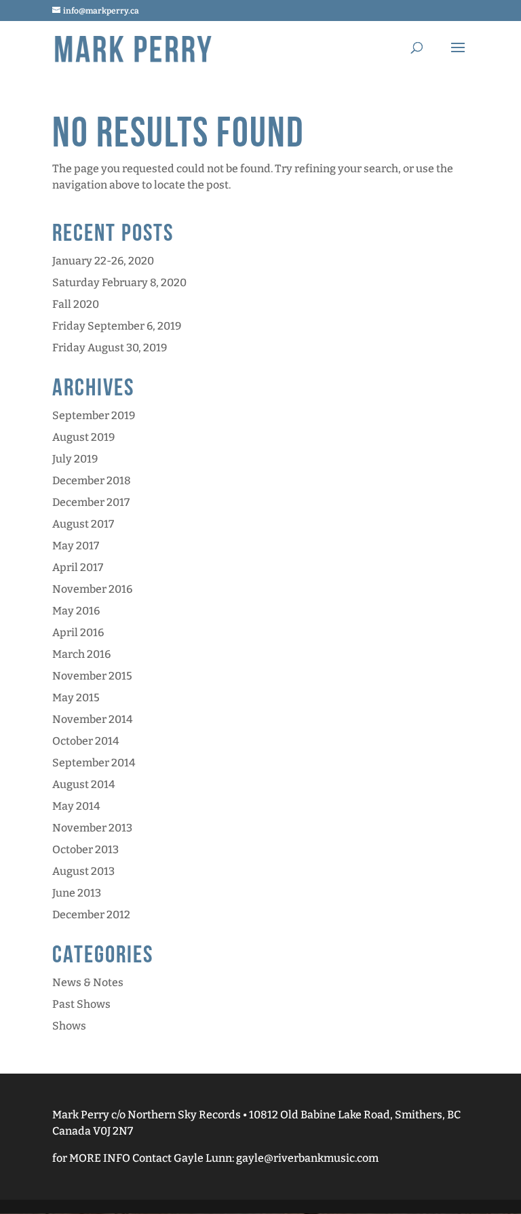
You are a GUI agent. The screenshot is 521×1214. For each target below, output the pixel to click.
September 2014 (93, 762)
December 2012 (91, 914)
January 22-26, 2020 (103, 260)
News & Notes (87, 982)
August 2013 (83, 871)
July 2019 (75, 458)
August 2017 (83, 523)
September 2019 (93, 415)
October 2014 (85, 741)
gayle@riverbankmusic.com (307, 1158)
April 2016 (78, 632)
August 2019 (83, 437)
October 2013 (85, 849)
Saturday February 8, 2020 (119, 282)
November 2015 (92, 675)
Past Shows (81, 1004)
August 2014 (83, 784)
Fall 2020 (75, 304)
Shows (69, 1025)
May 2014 (76, 806)
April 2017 (77, 567)
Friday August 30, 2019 (109, 347)
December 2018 (91, 480)
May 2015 (76, 697)
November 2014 (92, 719)
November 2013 (92, 827)
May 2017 (75, 545)
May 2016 (76, 610)
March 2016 (81, 654)
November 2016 (92, 589)
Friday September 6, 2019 (116, 325)
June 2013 (76, 892)
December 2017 (91, 502)
